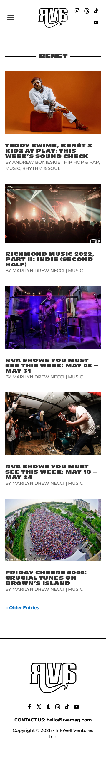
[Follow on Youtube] (96, 22)
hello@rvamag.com (69, 720)
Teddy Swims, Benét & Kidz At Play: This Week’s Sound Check (49, 151)
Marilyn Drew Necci (38, 270)
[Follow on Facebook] (29, 706)
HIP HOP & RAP (81, 162)
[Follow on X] (39, 706)
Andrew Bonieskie (36, 162)
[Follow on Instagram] (77, 11)
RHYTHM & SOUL (41, 168)
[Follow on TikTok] (96, 11)
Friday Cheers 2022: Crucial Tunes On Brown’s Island (46, 578)
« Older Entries (22, 607)
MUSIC (12, 168)
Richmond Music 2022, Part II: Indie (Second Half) (49, 259)
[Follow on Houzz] (86, 11)
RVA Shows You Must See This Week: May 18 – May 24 (51, 472)
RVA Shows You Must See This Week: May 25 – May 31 (52, 365)
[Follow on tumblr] (48, 706)
